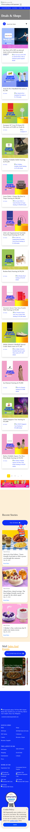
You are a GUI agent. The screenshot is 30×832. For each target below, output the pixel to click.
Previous (1, 671)
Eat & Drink (19, 752)
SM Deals (3, 731)
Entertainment (4, 755)
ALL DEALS (14, 8)
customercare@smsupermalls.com (9, 716)
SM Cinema (4, 734)
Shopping (3, 752)
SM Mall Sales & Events (22, 731)
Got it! (15, 824)
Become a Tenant (20, 737)
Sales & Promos (20, 748)
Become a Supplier (6, 740)
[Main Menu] (20, 4)
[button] (10, 4)
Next (29, 671)
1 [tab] (3, 687)
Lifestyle (18, 755)
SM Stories (4, 749)
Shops (17, 727)
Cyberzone (18, 734)
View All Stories (14, 522)
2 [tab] (4, 687)
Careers (3, 737)
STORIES (21, 8)
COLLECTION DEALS (6, 8)
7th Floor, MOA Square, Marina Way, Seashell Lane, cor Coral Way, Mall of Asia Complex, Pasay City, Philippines (14, 711)
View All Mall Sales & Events (14, 653)
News (2, 759)
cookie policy (14, 820)
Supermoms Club (5, 768)
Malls (2, 727)
